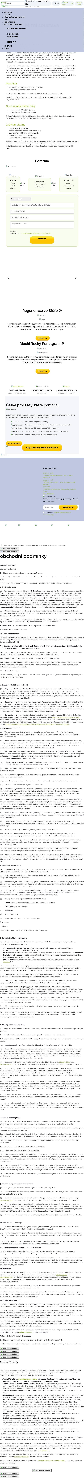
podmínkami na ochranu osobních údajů (36, 233)
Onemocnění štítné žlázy (21, 106)
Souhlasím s (31, 233)
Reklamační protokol (44, 533)
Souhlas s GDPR (61, 533)
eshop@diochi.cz (6, 1064)
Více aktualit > (49, 494)
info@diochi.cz (64, 1062)
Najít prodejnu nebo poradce (42, 447)
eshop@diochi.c (25, 1332)
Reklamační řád (28, 533)
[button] (43, 24)
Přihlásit (56, 3)
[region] (42, 279)
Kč (72, 3)
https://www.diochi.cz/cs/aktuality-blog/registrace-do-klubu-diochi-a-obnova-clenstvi (37, 724)
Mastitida (11, 83)
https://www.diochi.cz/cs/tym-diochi (65, 717)
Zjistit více (42, 338)
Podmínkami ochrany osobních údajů (51, 1461)
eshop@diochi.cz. (6, 1200)
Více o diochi (14, 443)
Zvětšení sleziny (15, 124)
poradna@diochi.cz (21, 1457)
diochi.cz (6, 962)
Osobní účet (79, 3)
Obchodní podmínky (11, 533)
